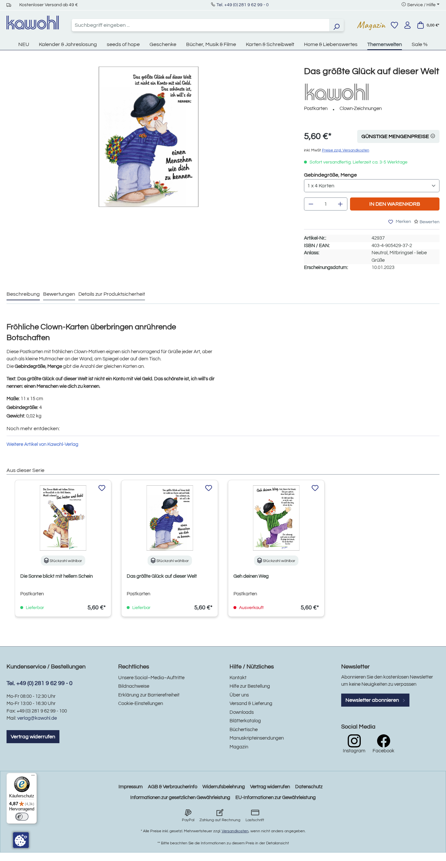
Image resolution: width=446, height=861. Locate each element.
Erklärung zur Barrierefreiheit (149, 695)
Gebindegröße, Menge (330, 175)
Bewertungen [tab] (59, 294)
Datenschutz (309, 786)
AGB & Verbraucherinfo (172, 786)
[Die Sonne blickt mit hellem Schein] (63, 517)
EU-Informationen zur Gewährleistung (275, 797)
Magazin (371, 25)
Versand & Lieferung (251, 703)
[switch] (21, 817)
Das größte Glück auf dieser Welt (162, 576)
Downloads (242, 712)
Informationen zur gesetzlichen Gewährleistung (180, 797)
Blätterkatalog (245, 720)
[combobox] (200, 25)
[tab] (23, 294)
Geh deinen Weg (251, 576)
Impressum (131, 786)
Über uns (239, 695)
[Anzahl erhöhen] (340, 204)
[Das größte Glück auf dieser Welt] (148, 137)
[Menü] (33, 777)
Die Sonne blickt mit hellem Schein (56, 576)
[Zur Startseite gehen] (33, 22)
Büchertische (244, 729)
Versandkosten (235, 831)
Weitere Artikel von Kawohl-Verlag (42, 444)
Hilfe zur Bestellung (250, 686)
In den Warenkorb (394, 204)
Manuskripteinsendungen (257, 738)
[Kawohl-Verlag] (336, 91)
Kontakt (238, 677)
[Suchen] (336, 25)
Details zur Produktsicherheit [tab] (111, 294)
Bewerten (429, 222)
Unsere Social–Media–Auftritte (151, 677)
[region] (148, 143)
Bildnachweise (133, 686)
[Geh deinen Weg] (276, 517)
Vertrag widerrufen (33, 736)
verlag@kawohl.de (37, 718)
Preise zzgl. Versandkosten (345, 150)
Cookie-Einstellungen (140, 703)
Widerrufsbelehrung (223, 786)
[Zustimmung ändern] (21, 840)
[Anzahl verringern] (311, 204)
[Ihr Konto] (407, 25)
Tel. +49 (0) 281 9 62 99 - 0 (242, 5)
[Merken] (101, 488)
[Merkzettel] (394, 25)
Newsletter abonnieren (372, 700)
